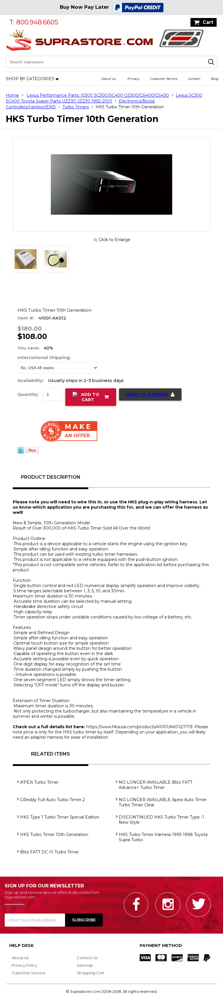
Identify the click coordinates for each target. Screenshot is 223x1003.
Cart (208, 22)
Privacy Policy (24, 965)
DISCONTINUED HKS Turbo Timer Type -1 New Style (161, 819)
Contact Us (87, 957)
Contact (194, 79)
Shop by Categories (30, 78)
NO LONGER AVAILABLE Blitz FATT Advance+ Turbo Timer (155, 785)
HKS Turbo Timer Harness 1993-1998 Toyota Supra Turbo (163, 837)
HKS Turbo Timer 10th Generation (54, 834)
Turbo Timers (75, 107)
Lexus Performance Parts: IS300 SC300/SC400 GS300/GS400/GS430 (98, 95)
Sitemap (85, 965)
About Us (20, 957)
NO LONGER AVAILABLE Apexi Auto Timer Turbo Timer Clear (163, 802)
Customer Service (163, 79)
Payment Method (161, 945)
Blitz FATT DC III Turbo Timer (49, 852)
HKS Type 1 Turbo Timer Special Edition (59, 817)
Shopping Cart (90, 972)
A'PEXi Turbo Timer (39, 782)
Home (12, 95)
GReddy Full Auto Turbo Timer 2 (52, 799)
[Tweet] (20, 452)
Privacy (133, 79)
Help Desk (21, 945)
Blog (214, 79)
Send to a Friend (147, 394)
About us (108, 79)
